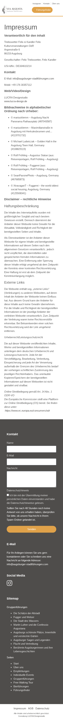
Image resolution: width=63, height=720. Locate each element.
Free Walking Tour (23, 682)
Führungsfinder (21, 690)
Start (16, 663)
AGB (30, 708)
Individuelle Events (23, 674)
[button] (58, 9)
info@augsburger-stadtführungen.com (33, 78)
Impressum (20, 708)
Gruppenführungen (23, 678)
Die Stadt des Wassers (26, 620)
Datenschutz (42, 708)
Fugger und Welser (23, 617)
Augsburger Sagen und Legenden (31, 640)
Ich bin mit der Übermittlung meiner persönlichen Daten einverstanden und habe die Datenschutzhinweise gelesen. (31, 499)
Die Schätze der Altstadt (26, 613)
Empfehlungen (21, 671)
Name (10, 442)
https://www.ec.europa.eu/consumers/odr (27, 410)
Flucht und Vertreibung (25, 643)
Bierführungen (21, 686)
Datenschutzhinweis (18, 490)
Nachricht (12, 468)
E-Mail (10, 455)
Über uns (18, 667)
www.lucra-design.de (15, 101)
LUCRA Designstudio (36, 716)
